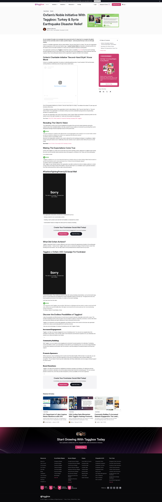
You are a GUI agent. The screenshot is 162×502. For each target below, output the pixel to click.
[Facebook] (108, 488)
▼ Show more (103, 50)
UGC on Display (98, 477)
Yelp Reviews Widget (72, 465)
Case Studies (43, 475)
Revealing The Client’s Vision (107, 46)
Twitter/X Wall (85, 469)
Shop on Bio (98, 471)
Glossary (42, 479)
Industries (62, 4)
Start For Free (116, 4)
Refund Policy (74, 499)
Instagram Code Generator (115, 461)
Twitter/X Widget (58, 467)
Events (51, 11)
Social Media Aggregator (114, 480)
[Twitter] (111, 488)
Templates (42, 473)
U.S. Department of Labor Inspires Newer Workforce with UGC (55, 415)
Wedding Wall (85, 473)
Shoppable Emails (99, 469)
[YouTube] (120, 488)
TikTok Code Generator (114, 467)
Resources (71, 4)
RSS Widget (56, 475)
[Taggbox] (45, 496)
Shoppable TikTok (99, 467)
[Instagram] (117, 488)
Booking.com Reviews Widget (73, 476)
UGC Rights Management (101, 473)
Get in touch (43, 463)
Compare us (43, 481)
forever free (97, 1)
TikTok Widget (57, 473)
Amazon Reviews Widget (73, 467)
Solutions (54, 4)
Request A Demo (104, 4)
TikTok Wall (84, 475)
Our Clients (42, 467)
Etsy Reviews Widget (72, 473)
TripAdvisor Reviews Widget (72, 479)
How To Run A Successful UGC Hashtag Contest (60, 143)
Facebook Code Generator (115, 465)
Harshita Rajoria (48, 422)
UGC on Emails (98, 479)
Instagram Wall (85, 463)
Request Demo (63, 233)
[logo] (39, 4)
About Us (42, 461)
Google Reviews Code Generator (114, 474)
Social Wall (80, 49)
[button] (120, 409)
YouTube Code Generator (115, 463)
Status (79, 499)
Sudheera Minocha (51, 28)
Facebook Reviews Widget (74, 463)
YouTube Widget (58, 469)
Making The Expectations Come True (109, 48)
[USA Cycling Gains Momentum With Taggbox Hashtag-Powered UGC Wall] (81, 403)
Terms (65, 499)
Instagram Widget (58, 461)
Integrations (43, 477)
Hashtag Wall (85, 471)
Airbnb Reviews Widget (73, 471)
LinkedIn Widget (57, 463)
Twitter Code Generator (114, 469)
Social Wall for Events (86, 461)
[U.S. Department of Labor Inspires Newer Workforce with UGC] (55, 403)
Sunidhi (98, 422)
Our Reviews (43, 465)
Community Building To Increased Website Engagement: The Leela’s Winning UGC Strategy (106, 415)
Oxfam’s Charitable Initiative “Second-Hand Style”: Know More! (108, 44)
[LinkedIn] (114, 488)
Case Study (46, 11)
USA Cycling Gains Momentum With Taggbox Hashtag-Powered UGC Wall (80, 415)
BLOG (47, 4)
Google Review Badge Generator (114, 477)
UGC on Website (99, 475)
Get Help (42, 469)
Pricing (79, 4)
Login (95, 4)
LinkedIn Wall (85, 467)
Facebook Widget (58, 465)
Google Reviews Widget (73, 461)
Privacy (68, 499)
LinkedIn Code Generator (114, 471)
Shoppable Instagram (100, 463)
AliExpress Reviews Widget (74, 469)
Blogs (41, 471)
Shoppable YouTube (99, 465)
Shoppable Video (99, 461)
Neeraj (72, 422)
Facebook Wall (85, 465)
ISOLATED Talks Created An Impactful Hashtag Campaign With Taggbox (65, 118)
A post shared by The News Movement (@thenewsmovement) (60, 102)
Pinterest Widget (58, 471)
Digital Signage (85, 477)
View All (56, 477)
